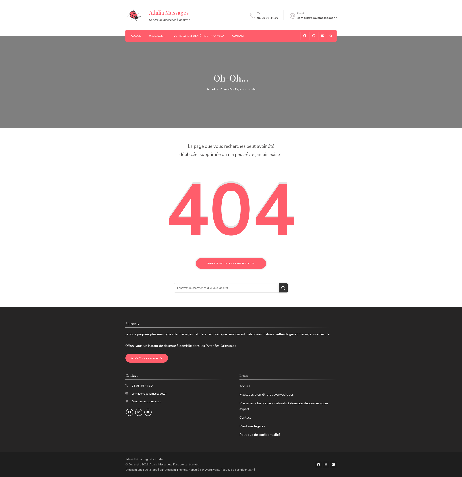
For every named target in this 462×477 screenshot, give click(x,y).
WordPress (212, 470)
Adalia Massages (169, 12)
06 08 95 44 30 (267, 18)
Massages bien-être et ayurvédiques (266, 394)
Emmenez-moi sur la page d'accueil (231, 263)
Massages (156, 36)
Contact (238, 36)
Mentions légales (252, 426)
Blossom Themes (175, 470)
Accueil (136, 36)
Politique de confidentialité (259, 435)
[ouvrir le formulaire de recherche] (331, 36)
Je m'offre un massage (145, 358)
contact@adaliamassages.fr (317, 18)
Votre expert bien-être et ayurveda (199, 36)
